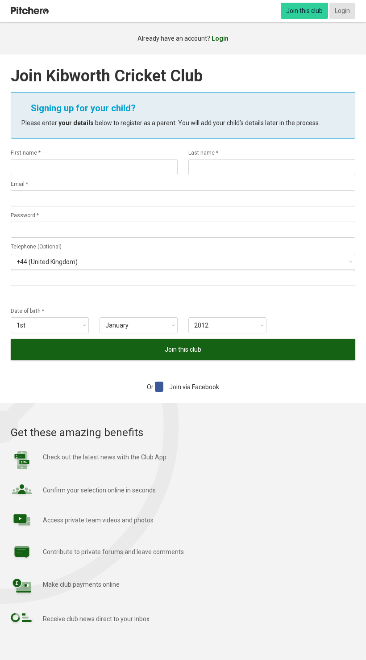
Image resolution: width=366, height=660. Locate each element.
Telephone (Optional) (36, 247)
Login (342, 10)
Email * (19, 184)
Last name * (203, 153)
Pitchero (30, 10)
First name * (26, 153)
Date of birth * (27, 311)
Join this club (304, 10)
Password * (25, 215)
